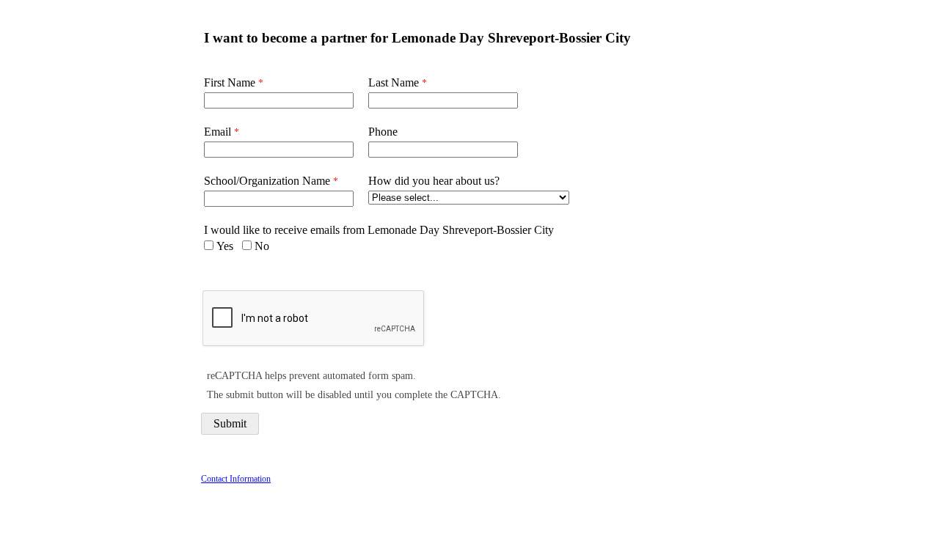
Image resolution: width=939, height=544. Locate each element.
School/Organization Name (267, 180)
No (262, 246)
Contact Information (236, 479)
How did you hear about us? (434, 180)
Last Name (393, 82)
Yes (224, 246)
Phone (383, 131)
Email (217, 131)
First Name (229, 82)
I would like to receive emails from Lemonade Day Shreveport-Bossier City (379, 230)
